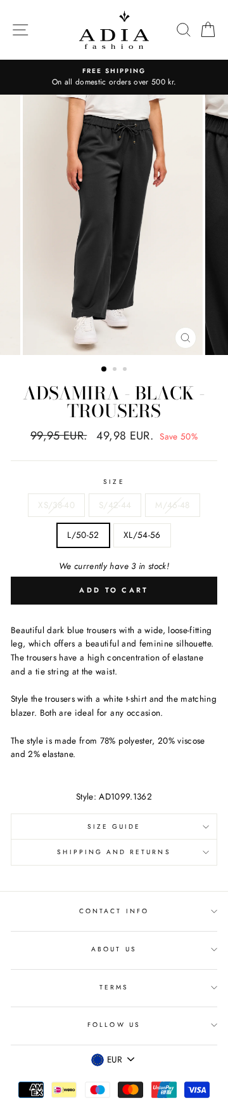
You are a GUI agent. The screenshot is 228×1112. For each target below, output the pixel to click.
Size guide (114, 826)
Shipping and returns (113, 852)
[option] (114, 77)
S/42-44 (115, 505)
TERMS (114, 987)
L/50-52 (83, 534)
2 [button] (116, 370)
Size (113, 481)
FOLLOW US (114, 1024)
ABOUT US (113, 949)
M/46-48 (172, 505)
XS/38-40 (56, 505)
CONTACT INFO (114, 911)
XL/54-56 (142, 534)
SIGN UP (188, 1085)
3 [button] (126, 370)
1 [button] (104, 369)
